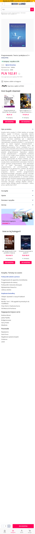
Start (5, 532)
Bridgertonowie (6, 320)
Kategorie (13, 532)
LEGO (3, 342)
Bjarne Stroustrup (11, 65)
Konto (21, 532)
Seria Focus (4, 334)
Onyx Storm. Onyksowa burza (10, 306)
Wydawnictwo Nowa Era (8, 287)
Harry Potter (5, 323)
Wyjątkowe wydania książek (10, 337)
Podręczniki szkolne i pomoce (10, 277)
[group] (9, 109)
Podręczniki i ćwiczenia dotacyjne (11, 285)
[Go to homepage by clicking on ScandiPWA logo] (18, 4)
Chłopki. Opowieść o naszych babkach (13, 297)
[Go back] (2, 4)
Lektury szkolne (6, 290)
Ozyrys (3, 299)
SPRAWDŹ (5, 223)
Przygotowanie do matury (9, 282)
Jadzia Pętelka (5, 318)
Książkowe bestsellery (8, 293)
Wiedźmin (4, 325)
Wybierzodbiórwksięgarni (12, 81)
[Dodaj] (9, 526)
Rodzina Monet (6, 315)
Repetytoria (5, 332)
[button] (32, 9)
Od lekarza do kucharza (8, 308)
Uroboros (4, 339)
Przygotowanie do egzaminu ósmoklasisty (14, 280)
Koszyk (29, 532)
